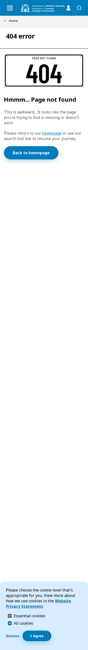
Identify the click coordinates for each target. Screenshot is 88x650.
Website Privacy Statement (38, 603)
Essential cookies (29, 616)
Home (11, 21)
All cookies (23, 623)
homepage (51, 133)
